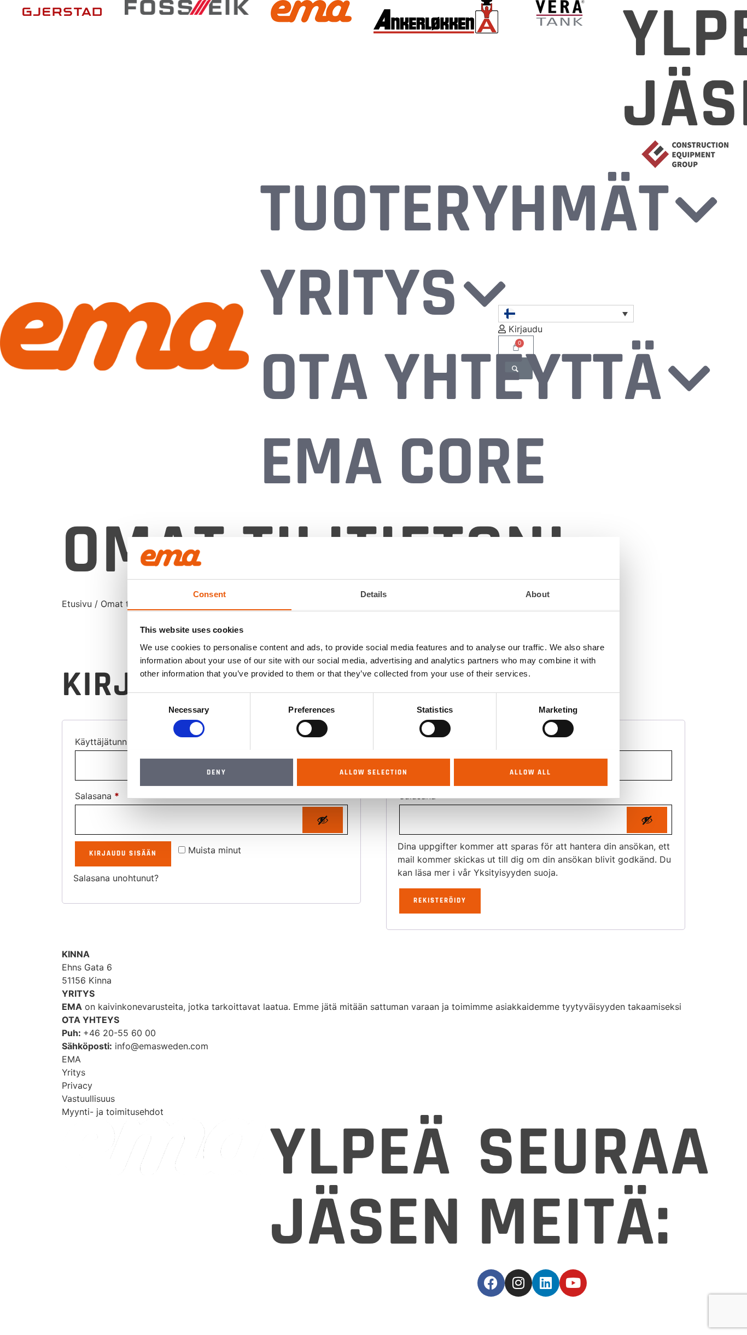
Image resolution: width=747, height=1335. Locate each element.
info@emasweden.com (161, 1046)
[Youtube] (573, 1283)
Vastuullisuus (88, 1098)
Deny (216, 771)
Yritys (359, 294)
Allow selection (374, 771)
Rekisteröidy (439, 900)
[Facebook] (491, 1283)
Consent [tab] (209, 593)
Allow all (530, 771)
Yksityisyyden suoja (515, 872)
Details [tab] (373, 593)
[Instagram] (518, 1283)
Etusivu (77, 603)
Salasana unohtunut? (116, 877)
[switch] (312, 728)
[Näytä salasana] (322, 820)
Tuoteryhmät (464, 210)
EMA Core (403, 463)
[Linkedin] (545, 1283)
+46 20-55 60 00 (119, 1032)
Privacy (77, 1085)
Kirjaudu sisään (123, 853)
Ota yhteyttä (461, 379)
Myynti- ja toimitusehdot (113, 1111)
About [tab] (538, 593)
